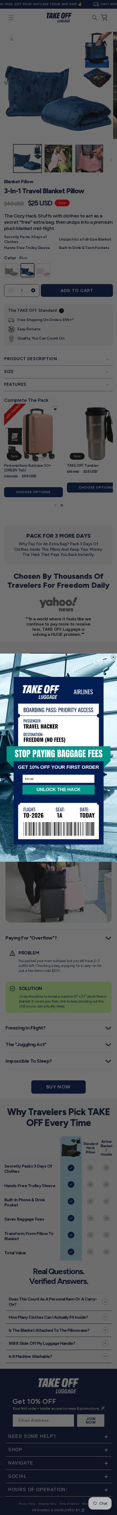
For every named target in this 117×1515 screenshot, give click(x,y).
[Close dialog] (113, 657)
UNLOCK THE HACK (58, 789)
